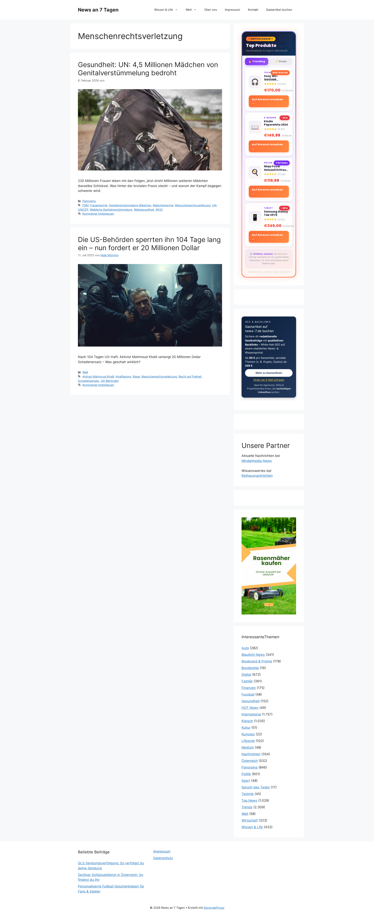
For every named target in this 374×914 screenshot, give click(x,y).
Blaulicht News (253, 655)
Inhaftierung (123, 376)
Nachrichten (251, 754)
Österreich (250, 761)
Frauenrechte (98, 205)
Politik (246, 774)
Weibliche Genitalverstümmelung (111, 209)
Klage (136, 376)
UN (214, 205)
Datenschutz (163, 858)
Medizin (248, 747)
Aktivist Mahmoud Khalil (98, 376)
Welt (189, 10)
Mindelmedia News (257, 461)
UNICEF (83, 209)
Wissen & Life (163, 10)
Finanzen (249, 688)
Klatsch (247, 721)
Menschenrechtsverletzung (193, 205)
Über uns (210, 10)
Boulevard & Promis (257, 661)
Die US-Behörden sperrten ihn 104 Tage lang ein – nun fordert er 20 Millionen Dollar (149, 243)
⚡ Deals (281, 61)
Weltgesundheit (144, 209)
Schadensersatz (88, 380)
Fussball (248, 694)
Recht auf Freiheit (190, 376)
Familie (247, 681)
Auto (245, 648)
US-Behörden (110, 380)
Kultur (246, 728)
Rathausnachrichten (257, 476)
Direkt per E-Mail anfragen (268, 379)
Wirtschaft (250, 820)
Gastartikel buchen (279, 10)
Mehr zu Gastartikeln (269, 372)
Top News (249, 800)
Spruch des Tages (256, 787)
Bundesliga (250, 668)
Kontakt (253, 10)
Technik (248, 794)
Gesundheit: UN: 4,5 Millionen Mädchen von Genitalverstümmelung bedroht (148, 68)
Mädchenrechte (163, 205)
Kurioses (248, 734)
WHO (159, 209)
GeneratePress (214, 908)
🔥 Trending (256, 61)
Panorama (89, 201)
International (251, 714)
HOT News (250, 708)
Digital (246, 674)
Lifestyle (248, 741)
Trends (247, 807)
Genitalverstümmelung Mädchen (130, 205)
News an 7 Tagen (98, 10)
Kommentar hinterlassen (98, 213)
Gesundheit (251, 701)
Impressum (232, 10)
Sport (246, 781)
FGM (85, 205)
